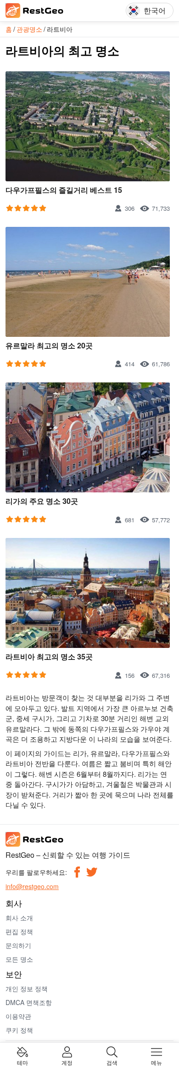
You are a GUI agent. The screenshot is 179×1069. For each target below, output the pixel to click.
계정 (67, 1061)
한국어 (155, 10)
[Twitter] (91, 872)
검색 (111, 1061)
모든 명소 (19, 959)
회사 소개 (19, 917)
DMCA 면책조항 (29, 1002)
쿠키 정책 (19, 1029)
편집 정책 (19, 931)
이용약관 (18, 1016)
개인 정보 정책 (27, 988)
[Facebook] (77, 872)
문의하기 (18, 945)
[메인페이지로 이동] (47, 10)
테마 (22, 1061)
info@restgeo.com (32, 886)
